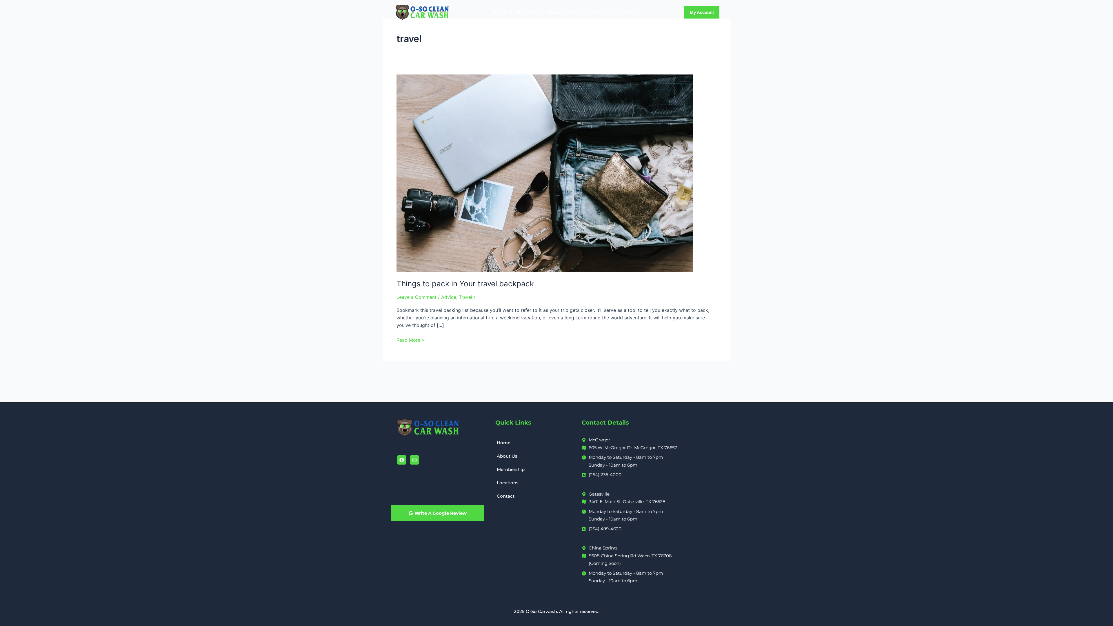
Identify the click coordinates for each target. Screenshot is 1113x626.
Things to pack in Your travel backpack (465, 283)
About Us (527, 12)
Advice (448, 297)
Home (500, 12)
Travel (465, 297)
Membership (562, 12)
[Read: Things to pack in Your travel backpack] (545, 173)
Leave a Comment (417, 297)
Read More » (410, 339)
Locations (598, 12)
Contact (628, 12)
